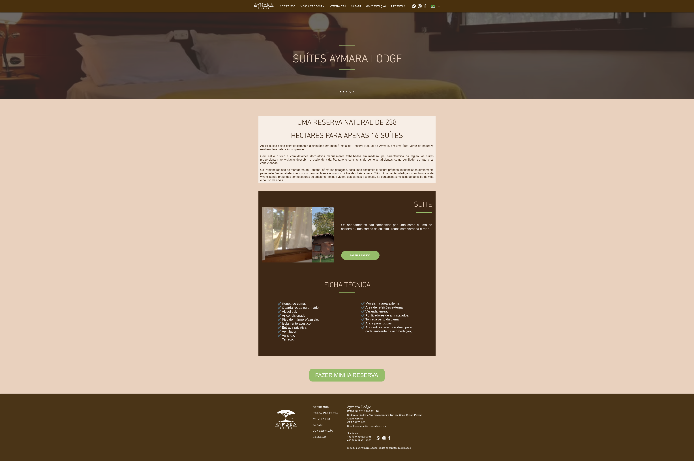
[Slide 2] (343, 91)
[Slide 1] (340, 91)
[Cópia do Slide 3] (350, 92)
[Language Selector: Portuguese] (435, 6)
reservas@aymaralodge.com (371, 425)
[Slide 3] (346, 91)
